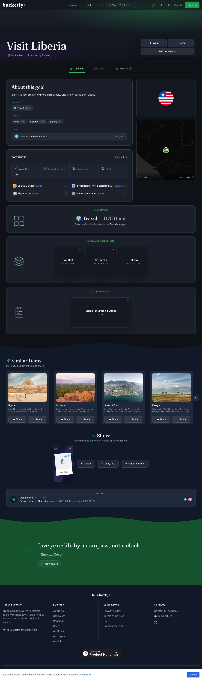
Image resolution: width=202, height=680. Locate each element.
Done (183, 43)
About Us (59, 610)
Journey (18, 629)
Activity (125, 68)
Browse (72, 5)
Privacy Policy (112, 610)
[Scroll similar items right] (196, 398)
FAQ (106, 621)
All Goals (58, 631)
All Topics (59, 636)
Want (156, 43)
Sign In (178, 5)
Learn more (85, 674)
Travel (113, 224)
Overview (79, 68)
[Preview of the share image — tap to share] (63, 464)
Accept (193, 674)
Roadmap (58, 621)
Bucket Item (26, 501)
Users (56, 626)
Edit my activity (167, 51)
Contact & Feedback (166, 610)
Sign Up (192, 5)
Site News (59, 615)
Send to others (136, 463)
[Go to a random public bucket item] (153, 5)
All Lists (57, 641)
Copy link (109, 463)
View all (119, 157)
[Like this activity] (65, 186)
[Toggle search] (169, 5)
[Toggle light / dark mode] (161, 5)
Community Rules (114, 626)
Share (87, 463)
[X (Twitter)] (155, 622)
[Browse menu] (81, 5)
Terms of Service (114, 615)
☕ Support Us (163, 615)
